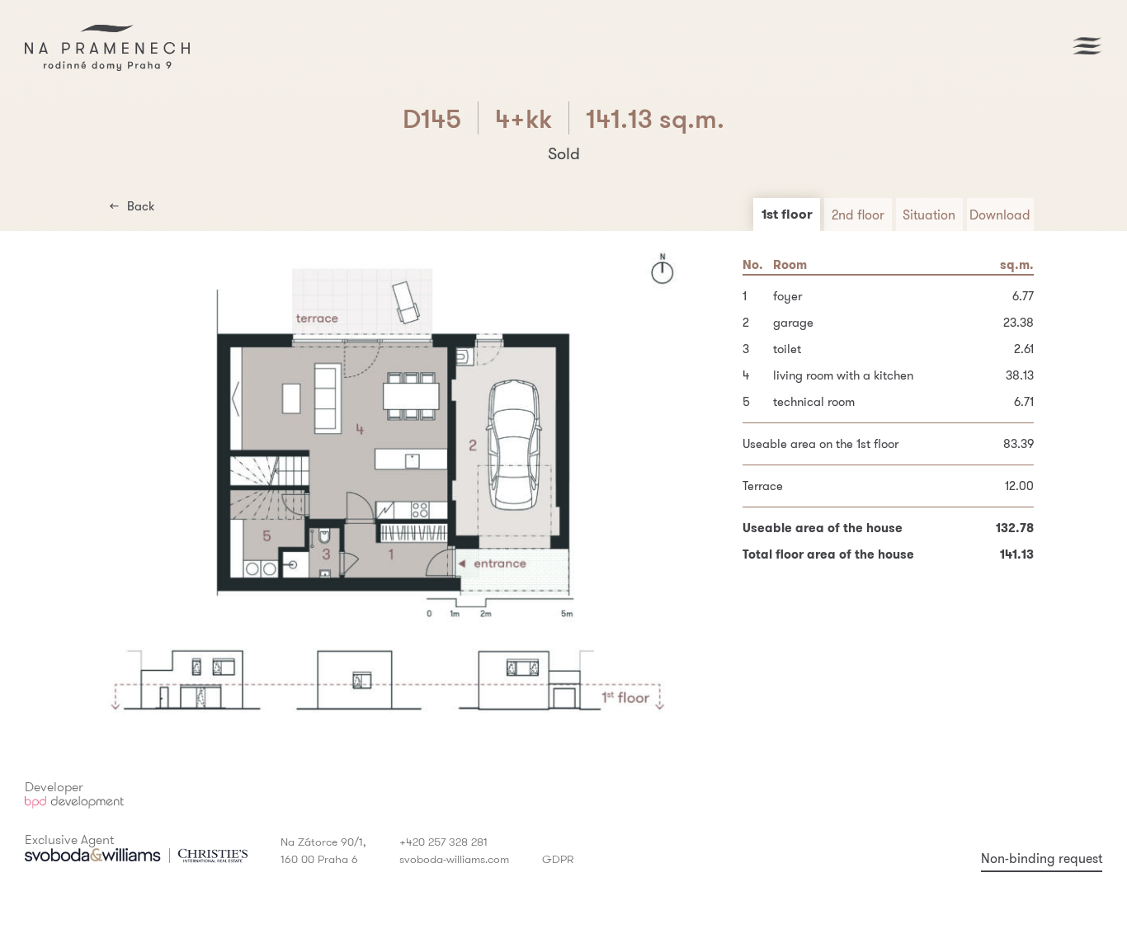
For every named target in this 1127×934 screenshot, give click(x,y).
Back (140, 206)
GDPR (557, 858)
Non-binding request (1041, 858)
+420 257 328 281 (443, 841)
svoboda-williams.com (454, 858)
